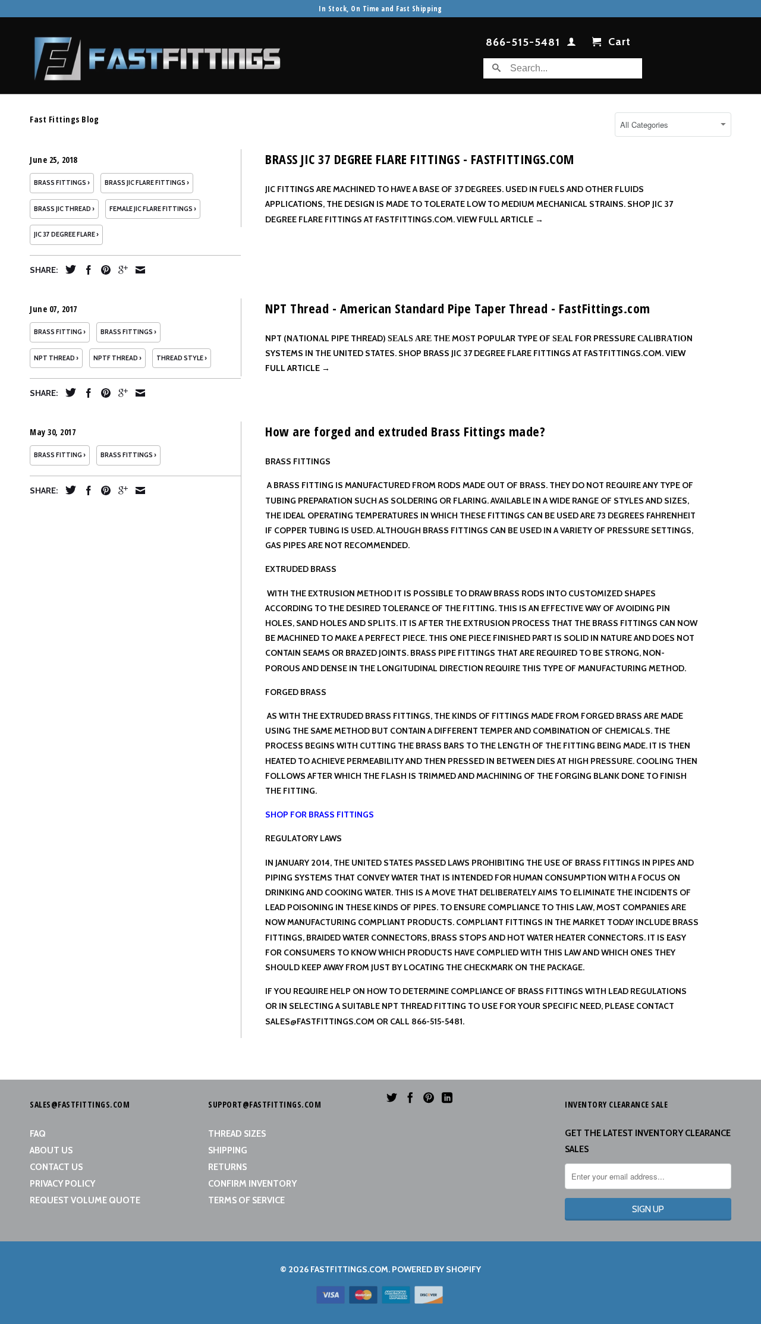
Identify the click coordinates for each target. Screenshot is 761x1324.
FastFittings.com (349, 1269)
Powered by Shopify (436, 1269)
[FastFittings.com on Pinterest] (428, 1097)
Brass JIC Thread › (64, 209)
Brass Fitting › (60, 332)
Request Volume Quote (85, 1200)
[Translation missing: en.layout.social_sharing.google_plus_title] (120, 270)
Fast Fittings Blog (64, 119)
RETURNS (227, 1167)
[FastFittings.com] (157, 55)
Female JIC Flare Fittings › (152, 209)
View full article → (500, 219)
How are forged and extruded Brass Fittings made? (405, 431)
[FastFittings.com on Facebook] (410, 1097)
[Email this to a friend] (137, 270)
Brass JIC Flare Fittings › (147, 183)
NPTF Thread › (117, 358)
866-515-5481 (523, 43)
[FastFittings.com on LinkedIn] (447, 1097)
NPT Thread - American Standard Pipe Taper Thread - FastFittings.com (457, 308)
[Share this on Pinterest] (103, 270)
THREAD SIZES (237, 1133)
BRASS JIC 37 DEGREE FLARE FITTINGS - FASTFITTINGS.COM (419, 159)
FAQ (38, 1133)
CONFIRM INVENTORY (252, 1183)
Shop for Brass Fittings (319, 814)
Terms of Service (246, 1200)
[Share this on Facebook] (85, 270)
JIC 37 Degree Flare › (66, 234)
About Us (51, 1150)
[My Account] (572, 44)
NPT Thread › (56, 358)
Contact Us (56, 1167)
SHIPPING (227, 1150)
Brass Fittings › (62, 183)
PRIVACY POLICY (62, 1183)
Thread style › (181, 358)
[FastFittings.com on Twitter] (391, 1097)
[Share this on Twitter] (67, 269)
